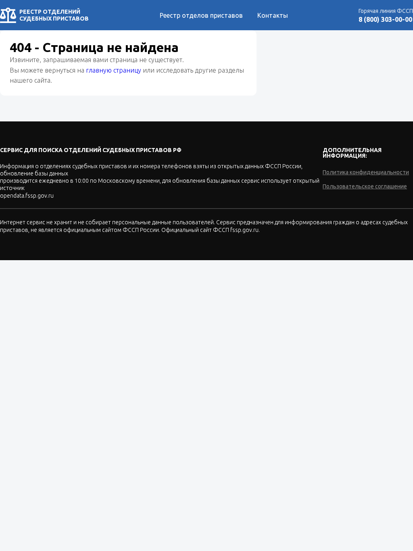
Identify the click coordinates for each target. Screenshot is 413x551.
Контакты (272, 15)
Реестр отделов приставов (201, 15)
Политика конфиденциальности (366, 172)
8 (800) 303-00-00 (385, 19)
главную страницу (113, 70)
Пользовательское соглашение (365, 186)
